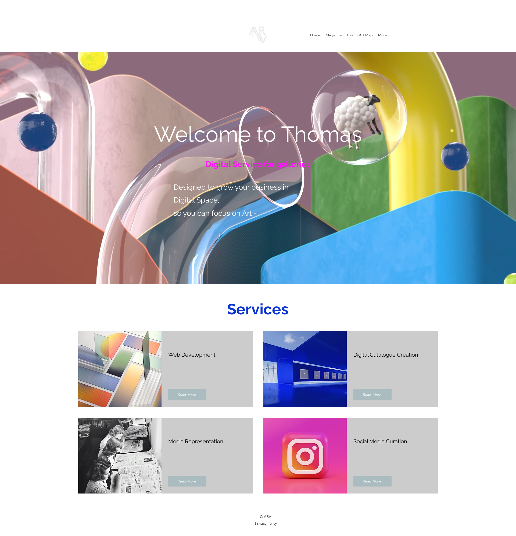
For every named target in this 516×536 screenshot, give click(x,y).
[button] (187, 394)
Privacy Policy (266, 523)
